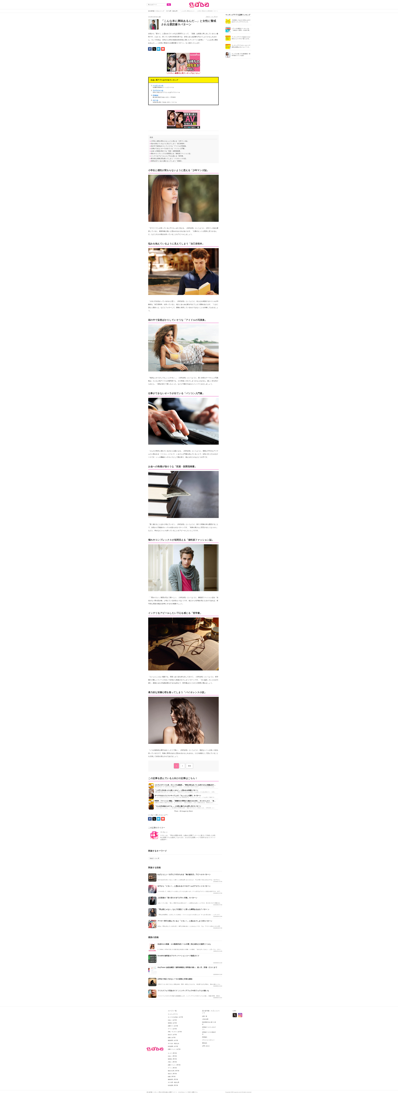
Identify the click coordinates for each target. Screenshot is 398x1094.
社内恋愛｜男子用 (173, 1085)
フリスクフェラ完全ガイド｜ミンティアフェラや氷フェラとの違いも (183, 990)
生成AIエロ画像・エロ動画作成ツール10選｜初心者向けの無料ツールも (184, 944)
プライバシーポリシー (208, 1040)
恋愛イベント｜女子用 (174, 1049)
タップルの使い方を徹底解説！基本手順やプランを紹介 (241, 54)
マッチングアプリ (173, 1014)
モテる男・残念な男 (171, 11)
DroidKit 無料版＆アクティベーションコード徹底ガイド (178, 956)
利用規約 (204, 1037)
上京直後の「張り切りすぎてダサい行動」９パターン (177, 898)
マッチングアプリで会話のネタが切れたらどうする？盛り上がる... (241, 37)
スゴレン (164, 832)
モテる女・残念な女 (173, 1043)
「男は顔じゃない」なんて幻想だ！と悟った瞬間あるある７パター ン (183, 909)
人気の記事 (205, 1019)
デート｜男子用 (172, 1068)
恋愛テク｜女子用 (173, 1026)
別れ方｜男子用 (172, 1073)
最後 (189, 766)
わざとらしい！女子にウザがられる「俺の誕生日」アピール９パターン (184, 874)
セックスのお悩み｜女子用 (175, 1017)
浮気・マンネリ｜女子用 (175, 1031)
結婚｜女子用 (171, 1037)
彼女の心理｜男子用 (173, 1070)
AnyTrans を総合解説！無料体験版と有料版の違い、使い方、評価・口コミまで (187, 967)
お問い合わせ (206, 1046)
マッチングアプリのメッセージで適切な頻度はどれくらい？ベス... (241, 46)
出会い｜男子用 (172, 1056)
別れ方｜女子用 (172, 1034)
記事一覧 (204, 1016)
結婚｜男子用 (171, 1076)
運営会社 (204, 1043)
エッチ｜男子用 (172, 1053)
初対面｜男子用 (172, 1059)
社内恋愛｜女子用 (173, 1046)
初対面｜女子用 (172, 1023)
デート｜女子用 (172, 1029)
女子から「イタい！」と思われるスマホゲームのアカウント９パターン (184, 886)
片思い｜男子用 (172, 1062)
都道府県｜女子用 (173, 1040)
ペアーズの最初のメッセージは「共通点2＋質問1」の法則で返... (241, 29)
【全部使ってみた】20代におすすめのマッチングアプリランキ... (241, 21)
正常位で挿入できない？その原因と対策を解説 (175, 979)
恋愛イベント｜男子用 (174, 1065)
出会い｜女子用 (172, 1020)
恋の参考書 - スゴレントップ (156, 11)
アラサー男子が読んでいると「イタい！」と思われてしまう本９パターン (185, 921)
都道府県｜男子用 (173, 1079)
